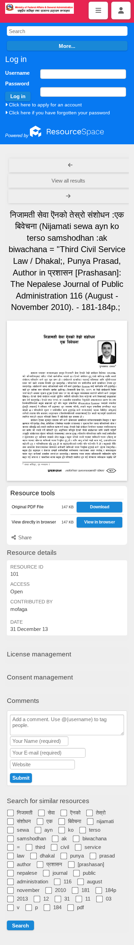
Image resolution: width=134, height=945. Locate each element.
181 (85, 890)
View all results (68, 181)
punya (77, 856)
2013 (22, 899)
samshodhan (31, 838)
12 (46, 899)
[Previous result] (70, 165)
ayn (48, 830)
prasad (107, 856)
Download (99, 507)
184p (110, 890)
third (40, 847)
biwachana (94, 838)
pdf (80, 907)
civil (64, 847)
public (89, 873)
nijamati (105, 821)
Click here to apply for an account (45, 104)
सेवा (51, 813)
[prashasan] (91, 864)
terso (94, 830)
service (93, 847)
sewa (23, 830)
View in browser (99, 522)
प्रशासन (54, 864)
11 (87, 899)
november (28, 890)
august (94, 881)
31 (67, 899)
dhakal (47, 856)
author (24, 864)
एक (49, 821)
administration (32, 881)
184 (57, 907)
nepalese (27, 873)
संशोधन (24, 821)
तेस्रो (100, 813)
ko (71, 830)
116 (67, 881)
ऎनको (75, 813)
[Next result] (69, 196)
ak (64, 838)
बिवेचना (74, 821)
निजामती (24, 813)
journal (60, 873)
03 (108, 899)
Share (24, 537)
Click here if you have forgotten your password (59, 112)
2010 (60, 890)
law (20, 856)
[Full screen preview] (67, 401)
